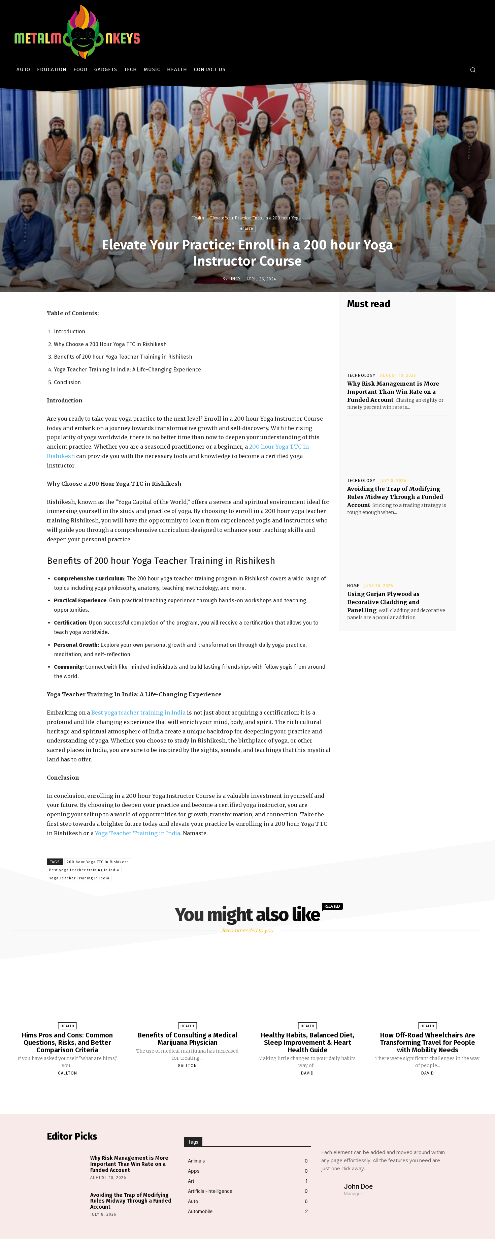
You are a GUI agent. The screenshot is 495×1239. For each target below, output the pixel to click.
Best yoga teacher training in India (138, 712)
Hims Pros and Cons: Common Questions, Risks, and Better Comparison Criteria (67, 1042)
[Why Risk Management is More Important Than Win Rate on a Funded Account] (397, 341)
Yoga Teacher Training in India (137, 833)
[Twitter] (277, 870)
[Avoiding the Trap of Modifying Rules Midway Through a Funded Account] (397, 446)
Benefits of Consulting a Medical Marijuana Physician (187, 1039)
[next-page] (254, 1089)
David (307, 1073)
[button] (473, 70)
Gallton (67, 1073)
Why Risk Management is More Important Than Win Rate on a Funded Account (393, 391)
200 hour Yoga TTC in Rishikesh (98, 862)
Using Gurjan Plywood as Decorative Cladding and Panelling (383, 602)
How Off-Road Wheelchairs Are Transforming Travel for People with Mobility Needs (427, 1042)
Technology (361, 375)
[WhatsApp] (308, 870)
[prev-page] (239, 1089)
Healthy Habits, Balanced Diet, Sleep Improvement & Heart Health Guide (307, 1042)
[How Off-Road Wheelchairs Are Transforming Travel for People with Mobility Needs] (427, 988)
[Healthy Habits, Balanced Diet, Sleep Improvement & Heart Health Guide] (307, 988)
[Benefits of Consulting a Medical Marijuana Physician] (187, 988)
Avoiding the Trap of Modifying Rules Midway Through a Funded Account (395, 496)
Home (353, 586)
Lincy (235, 279)
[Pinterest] (292, 870)
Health (197, 217)
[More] (324, 870)
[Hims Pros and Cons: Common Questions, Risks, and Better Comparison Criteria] (67, 988)
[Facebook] (261, 870)
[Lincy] (217, 278)
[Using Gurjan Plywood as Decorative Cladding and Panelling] (397, 551)
